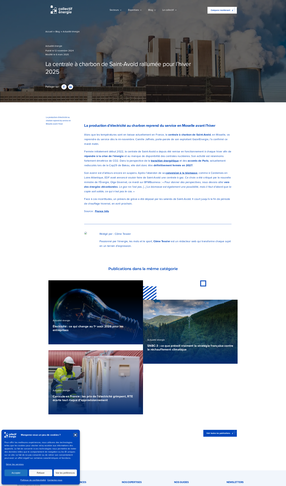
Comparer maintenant (220, 10)
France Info (102, 211)
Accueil (49, 31)
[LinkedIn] (70, 87)
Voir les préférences (65, 473)
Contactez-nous (54, 480)
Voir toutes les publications (218, 433)
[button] (75, 434)
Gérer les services (15, 464)
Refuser (41, 473)
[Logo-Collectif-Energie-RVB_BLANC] (61, 7)
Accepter (16, 473)
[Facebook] (64, 87)
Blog (57, 31)
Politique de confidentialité (33, 480)
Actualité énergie (71, 31)
